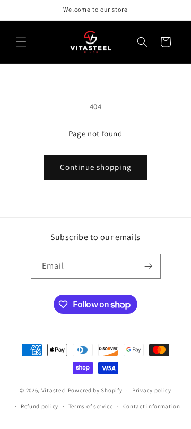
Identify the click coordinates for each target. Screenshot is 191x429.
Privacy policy (151, 390)
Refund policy (39, 406)
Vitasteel (53, 389)
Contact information (151, 406)
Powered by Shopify (95, 389)
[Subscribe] (148, 266)
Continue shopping (96, 167)
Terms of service (90, 406)
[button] (21, 42)
